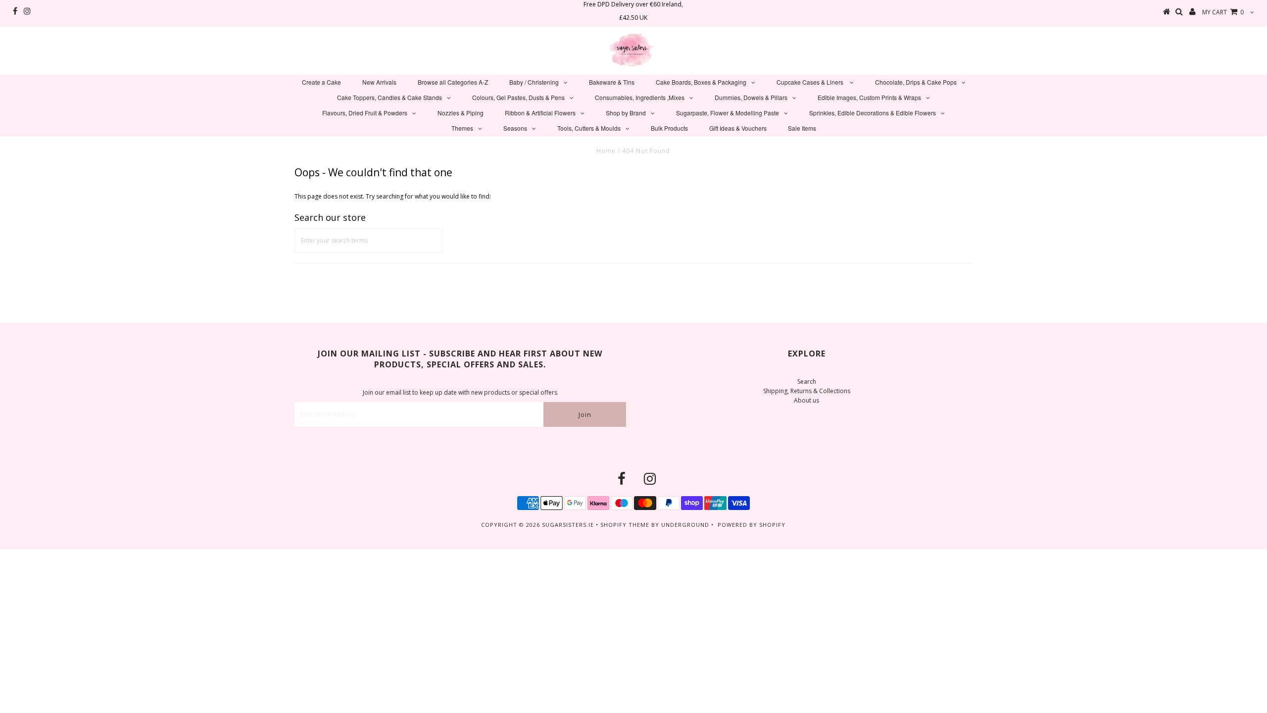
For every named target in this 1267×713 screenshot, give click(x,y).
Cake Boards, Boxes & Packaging (701, 82)
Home (606, 151)
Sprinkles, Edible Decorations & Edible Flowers (872, 112)
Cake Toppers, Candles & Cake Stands (389, 97)
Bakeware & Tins (611, 82)
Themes (462, 128)
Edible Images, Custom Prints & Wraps (869, 97)
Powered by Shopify (751, 524)
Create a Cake (321, 82)
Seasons (515, 128)
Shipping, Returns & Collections (806, 391)
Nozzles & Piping (461, 112)
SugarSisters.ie (568, 524)
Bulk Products (669, 128)
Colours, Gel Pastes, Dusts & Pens (518, 97)
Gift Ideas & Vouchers (738, 128)
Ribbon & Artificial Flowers (540, 112)
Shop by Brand (626, 112)
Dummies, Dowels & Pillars (751, 97)
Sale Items (802, 128)
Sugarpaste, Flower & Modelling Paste (727, 112)
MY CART (1223, 12)
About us (806, 400)
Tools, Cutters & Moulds (589, 128)
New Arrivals (379, 82)
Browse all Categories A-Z (453, 82)
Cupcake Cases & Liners (811, 82)
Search (806, 381)
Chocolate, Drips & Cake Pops (916, 82)
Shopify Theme (624, 524)
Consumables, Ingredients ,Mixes (639, 97)
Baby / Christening (534, 82)
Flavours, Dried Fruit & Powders (364, 112)
